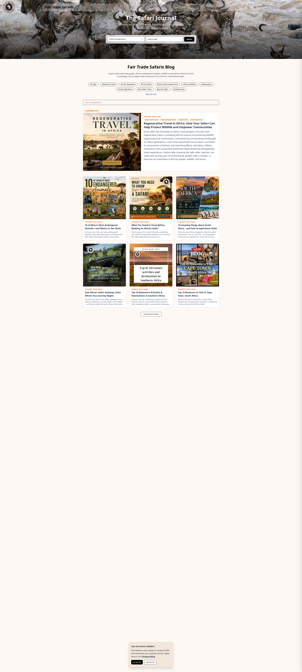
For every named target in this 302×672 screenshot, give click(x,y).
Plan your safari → (151, 47)
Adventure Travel (108, 84)
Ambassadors (206, 84)
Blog (154, 12)
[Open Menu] (254, 7)
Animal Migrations (125, 89)
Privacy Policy (148, 656)
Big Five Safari (162, 89)
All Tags (93, 84)
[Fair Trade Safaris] (9, 7)
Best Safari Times (145, 89)
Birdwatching (179, 89)
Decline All (150, 662)
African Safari (146, 84)
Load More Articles (151, 314)
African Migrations (128, 84)
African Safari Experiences (167, 84)
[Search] (248, 7)
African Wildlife (189, 84)
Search (189, 39)
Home (148, 12)
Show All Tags (151, 94)
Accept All (137, 662)
